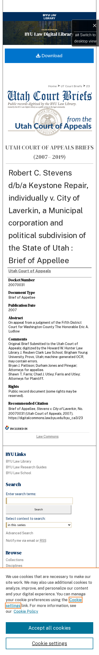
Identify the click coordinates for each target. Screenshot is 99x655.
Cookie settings (49, 643)
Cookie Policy (26, 611)
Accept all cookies (49, 628)
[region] (49, 611)
